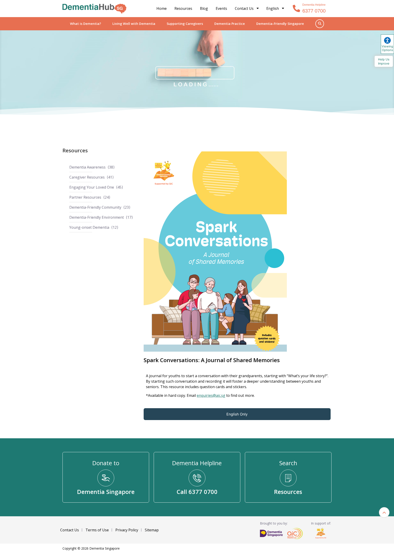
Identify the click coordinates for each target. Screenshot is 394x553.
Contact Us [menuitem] (244, 8)
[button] (384, 512)
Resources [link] (75, 150)
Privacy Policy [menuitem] (126, 530)
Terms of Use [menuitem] (97, 530)
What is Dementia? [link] (85, 23)
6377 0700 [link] (314, 11)
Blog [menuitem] (204, 8)
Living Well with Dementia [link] (133, 23)
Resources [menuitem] (183, 8)
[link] (94, 9)
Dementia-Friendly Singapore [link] (280, 23)
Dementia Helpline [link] (314, 4)
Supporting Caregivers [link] (185, 23)
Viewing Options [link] (387, 48)
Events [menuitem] (221, 8)
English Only (237, 414)
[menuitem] (275, 8)
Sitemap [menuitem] (152, 530)
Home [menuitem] (161, 8)
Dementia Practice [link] (229, 23)
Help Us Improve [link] (383, 61)
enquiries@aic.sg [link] (211, 395)
